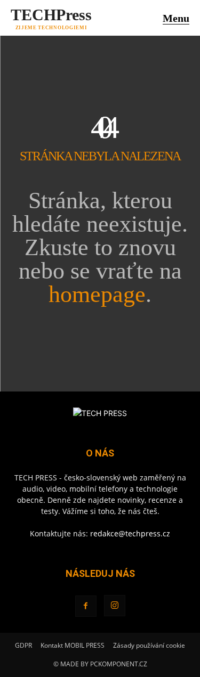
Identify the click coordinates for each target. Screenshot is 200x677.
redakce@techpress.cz (130, 533)
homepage (97, 294)
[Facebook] (86, 606)
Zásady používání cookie (149, 645)
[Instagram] (114, 605)
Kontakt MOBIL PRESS (73, 645)
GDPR (23, 645)
